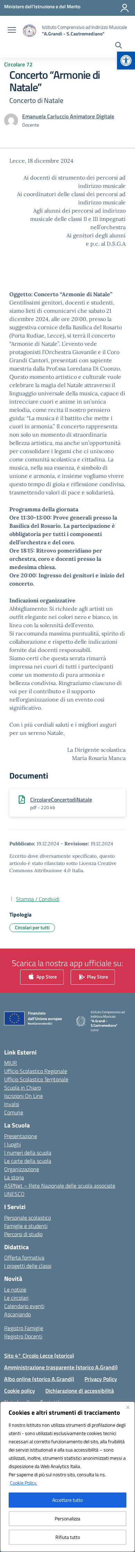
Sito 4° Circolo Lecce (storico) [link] (39, 1355)
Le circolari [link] (16, 1298)
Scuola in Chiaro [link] (22, 1087)
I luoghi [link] (12, 1144)
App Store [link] (46, 976)
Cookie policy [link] (19, 1391)
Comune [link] (13, 1112)
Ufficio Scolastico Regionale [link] (35, 1071)
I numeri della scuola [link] (27, 1152)
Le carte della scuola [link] (27, 1161)
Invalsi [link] (11, 1104)
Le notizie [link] (15, 1289)
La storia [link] (14, 1177)
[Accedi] (124, 7)
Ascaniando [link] (17, 1314)
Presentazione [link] (20, 1136)
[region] (67, 1476)
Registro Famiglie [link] (23, 1328)
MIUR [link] (10, 1063)
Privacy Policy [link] (100, 1379)
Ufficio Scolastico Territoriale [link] (36, 1079)
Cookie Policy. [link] (23, 1482)
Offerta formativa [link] (24, 1257)
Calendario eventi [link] (24, 1306)
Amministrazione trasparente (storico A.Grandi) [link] (61, 1367)
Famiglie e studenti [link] (25, 1226)
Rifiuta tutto (67, 1537)
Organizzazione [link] (21, 1169)
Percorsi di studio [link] (23, 1234)
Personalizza (67, 1518)
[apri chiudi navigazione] (12, 30)
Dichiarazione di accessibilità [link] (79, 1391)
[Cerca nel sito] (118, 46)
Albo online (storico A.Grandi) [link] (39, 1379)
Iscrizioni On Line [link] (23, 1096)
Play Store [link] (97, 976)
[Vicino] (128, 1407)
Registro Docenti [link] (23, 1336)
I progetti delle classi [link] (27, 1266)
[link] (126, 60)
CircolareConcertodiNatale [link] (61, 799)
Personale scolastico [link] (27, 1217)
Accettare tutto (67, 1499)
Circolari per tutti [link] (32, 927)
